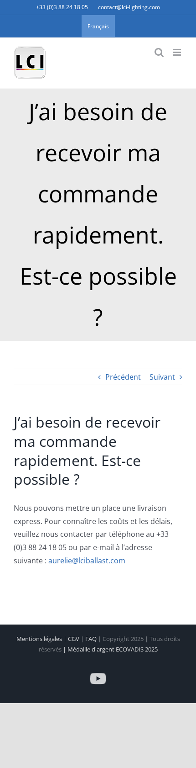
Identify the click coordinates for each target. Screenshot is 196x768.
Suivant (162, 377)
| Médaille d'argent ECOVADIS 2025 (110, 649)
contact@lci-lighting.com (129, 7)
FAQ (91, 639)
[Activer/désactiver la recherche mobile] (159, 52)
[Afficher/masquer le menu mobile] (177, 52)
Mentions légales (39, 639)
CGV (74, 639)
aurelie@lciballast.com (86, 561)
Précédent (123, 377)
